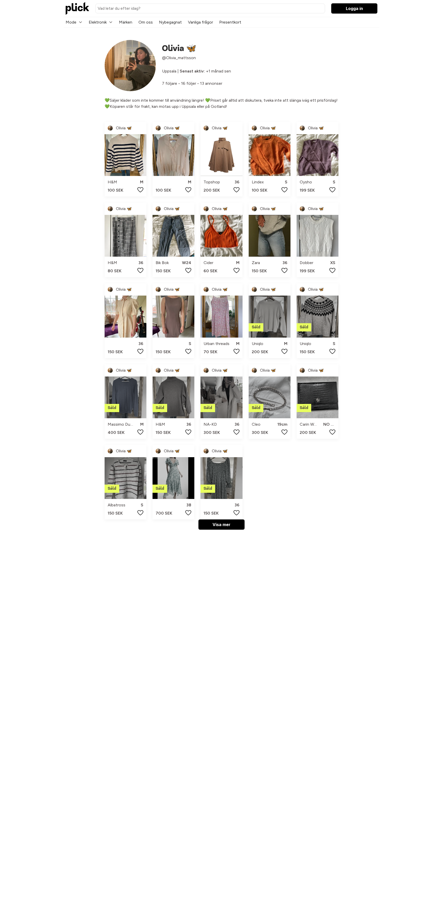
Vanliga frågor (200, 22)
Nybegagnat (170, 22)
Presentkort (230, 22)
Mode (71, 22)
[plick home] (77, 8)
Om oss (145, 22)
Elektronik (98, 22)
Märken (125, 22)
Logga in (354, 8)
